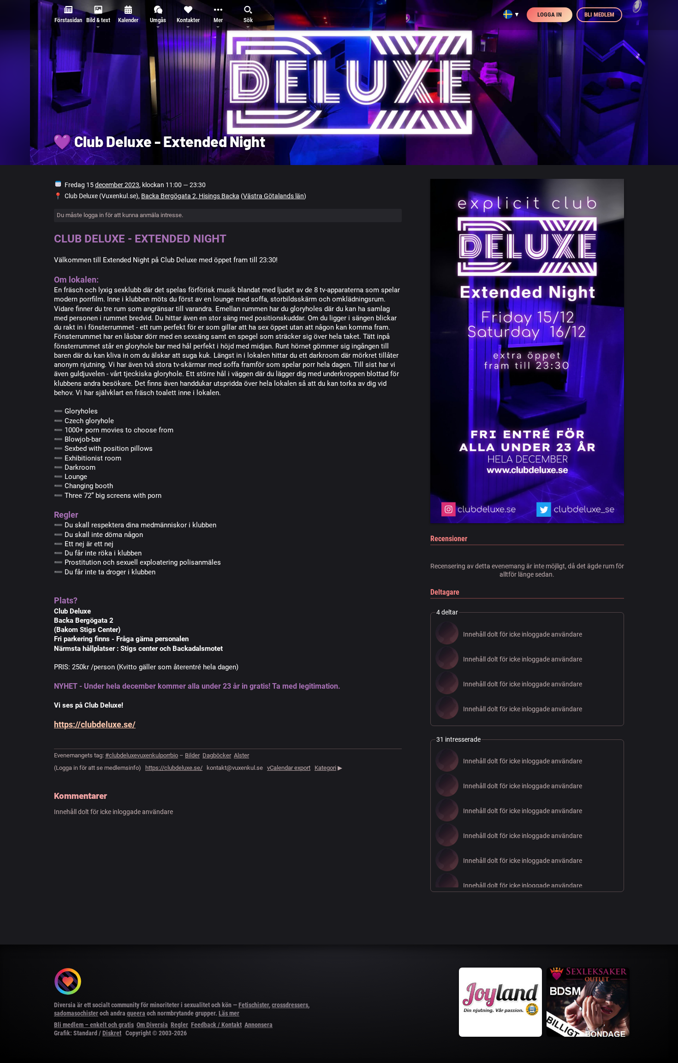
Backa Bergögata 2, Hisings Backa (190, 196)
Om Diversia (152, 1024)
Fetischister (253, 1005)
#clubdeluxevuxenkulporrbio (141, 755)
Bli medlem (599, 14)
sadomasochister (76, 1013)
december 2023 (117, 185)
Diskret (111, 1033)
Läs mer (229, 1013)
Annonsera (258, 1024)
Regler (179, 1024)
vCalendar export (288, 767)
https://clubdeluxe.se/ (95, 724)
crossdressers (290, 1005)
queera (136, 1013)
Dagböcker (216, 755)
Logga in (549, 14)
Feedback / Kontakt (216, 1024)
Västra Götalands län (273, 196)
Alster (241, 755)
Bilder (192, 755)
